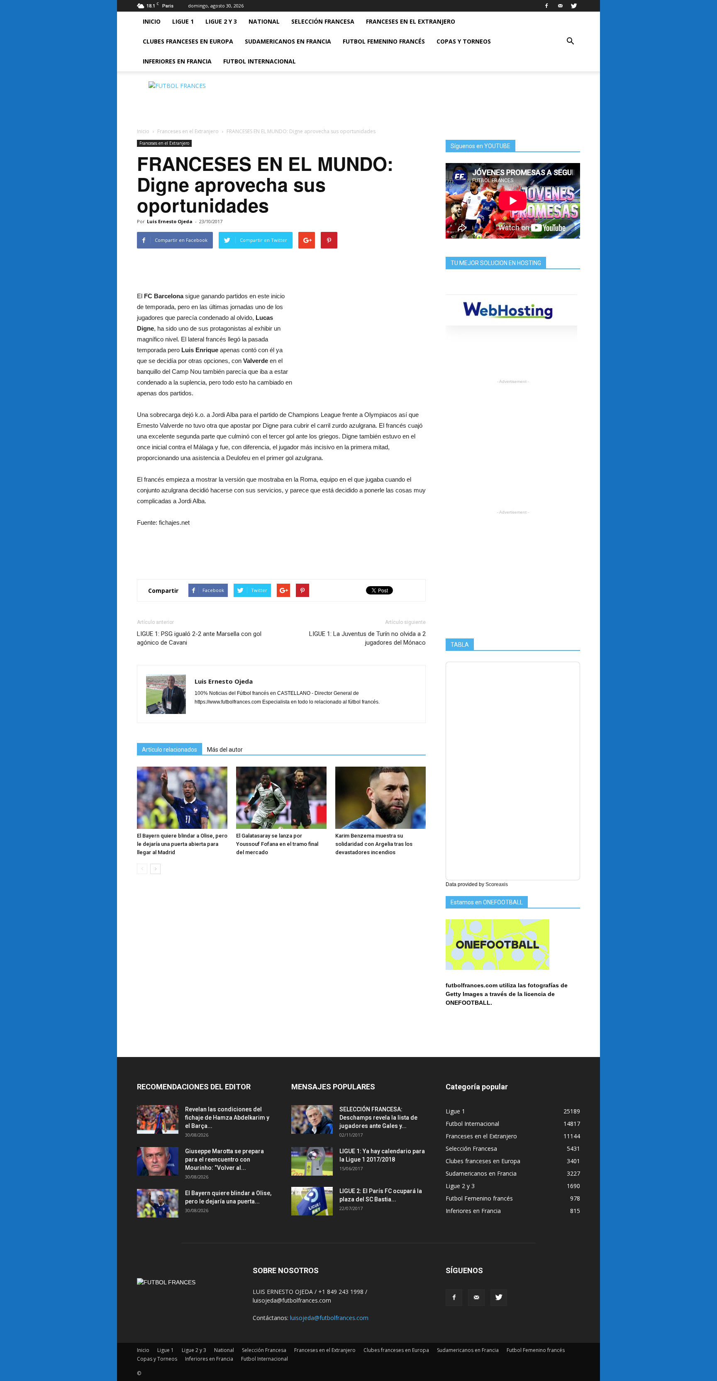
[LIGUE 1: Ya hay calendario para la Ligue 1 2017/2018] (312, 1161)
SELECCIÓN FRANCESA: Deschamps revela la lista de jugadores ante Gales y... (378, 1117)
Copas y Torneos (464, 41)
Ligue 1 (183, 21)
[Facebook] (546, 6)
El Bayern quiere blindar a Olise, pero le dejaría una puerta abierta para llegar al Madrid (182, 844)
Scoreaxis (496, 884)
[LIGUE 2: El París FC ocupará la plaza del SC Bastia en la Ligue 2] (312, 1201)
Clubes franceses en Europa (188, 41)
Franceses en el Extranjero (410, 21)
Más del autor (225, 749)
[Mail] (560, 6)
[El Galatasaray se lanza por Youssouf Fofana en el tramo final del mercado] (281, 798)
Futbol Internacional (259, 61)
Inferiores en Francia (177, 61)
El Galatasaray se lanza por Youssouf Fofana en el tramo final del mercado (277, 844)
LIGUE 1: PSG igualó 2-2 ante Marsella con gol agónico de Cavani (199, 638)
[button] (570, 41)
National (264, 21)
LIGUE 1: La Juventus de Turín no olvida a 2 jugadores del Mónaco (367, 638)
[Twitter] (574, 6)
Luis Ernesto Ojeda (170, 221)
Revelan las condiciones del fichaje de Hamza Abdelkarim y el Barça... (227, 1117)
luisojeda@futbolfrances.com (329, 1318)
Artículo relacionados (169, 749)
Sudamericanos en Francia (288, 41)
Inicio (152, 21)
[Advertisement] (429, 100)
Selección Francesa (322, 21)
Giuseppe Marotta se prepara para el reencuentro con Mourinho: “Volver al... (224, 1159)
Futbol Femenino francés (384, 41)
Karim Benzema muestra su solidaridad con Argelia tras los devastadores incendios (373, 844)
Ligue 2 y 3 (221, 21)
